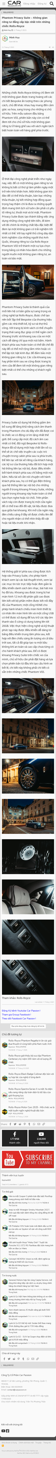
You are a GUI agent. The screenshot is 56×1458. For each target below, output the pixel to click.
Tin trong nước (9, 1275)
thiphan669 (6, 1180)
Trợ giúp (38, 1443)
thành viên (14, 1140)
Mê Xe (10, 1098)
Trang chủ (47, 1443)
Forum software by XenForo (20, 1451)
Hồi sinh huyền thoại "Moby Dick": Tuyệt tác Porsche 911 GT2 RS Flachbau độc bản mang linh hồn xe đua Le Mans (31, 1245)
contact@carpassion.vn (16, 1390)
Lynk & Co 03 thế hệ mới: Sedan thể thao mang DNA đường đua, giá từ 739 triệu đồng (30, 1325)
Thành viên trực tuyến (13, 1175)
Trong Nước (13, 1292)
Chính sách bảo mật (26, 1443)
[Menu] (4, 4)
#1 (53, 47)
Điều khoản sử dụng (9, 1443)
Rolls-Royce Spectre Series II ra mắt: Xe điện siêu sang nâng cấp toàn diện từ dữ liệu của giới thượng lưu (30, 1092)
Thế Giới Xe (13, 1205)
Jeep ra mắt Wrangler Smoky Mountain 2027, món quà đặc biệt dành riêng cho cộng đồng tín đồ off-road (31, 1212)
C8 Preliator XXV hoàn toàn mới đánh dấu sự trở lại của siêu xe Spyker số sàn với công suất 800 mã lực (30, 1229)
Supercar (11, 1047)
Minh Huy (7, 30)
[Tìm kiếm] (51, 4)
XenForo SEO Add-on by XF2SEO (28, 1453)
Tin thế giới (7, 1191)
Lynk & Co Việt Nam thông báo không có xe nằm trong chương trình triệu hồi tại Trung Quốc (30, 1298)
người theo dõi (41, 1140)
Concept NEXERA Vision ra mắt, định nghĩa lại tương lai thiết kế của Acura (29, 1260)
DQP (10, 1114)
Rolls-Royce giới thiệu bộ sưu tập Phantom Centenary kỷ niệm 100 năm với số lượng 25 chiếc (30, 1059)
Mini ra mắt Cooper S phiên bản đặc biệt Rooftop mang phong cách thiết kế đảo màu (30, 1198)
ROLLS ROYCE (21, 1047)
